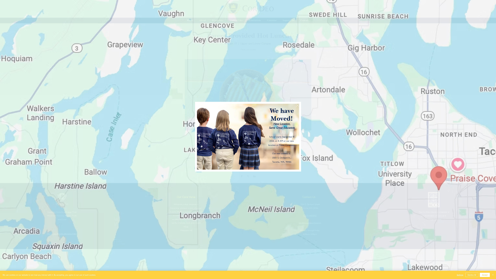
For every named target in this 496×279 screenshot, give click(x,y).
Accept (485, 275)
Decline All (472, 275)
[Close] (492, 275)
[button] (297, 105)
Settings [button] (460, 275)
